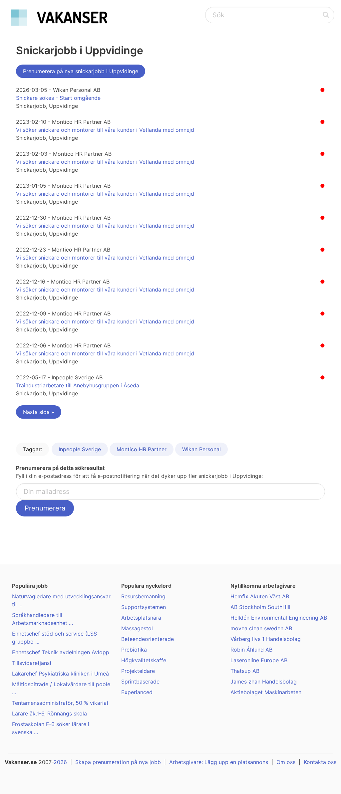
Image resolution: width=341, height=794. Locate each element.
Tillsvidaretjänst (32, 663)
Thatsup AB (244, 671)
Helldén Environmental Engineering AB (278, 617)
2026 (60, 762)
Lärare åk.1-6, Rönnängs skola (49, 713)
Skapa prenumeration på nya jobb (118, 762)
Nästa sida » (38, 412)
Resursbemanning (143, 596)
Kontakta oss (320, 762)
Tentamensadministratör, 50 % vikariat (60, 702)
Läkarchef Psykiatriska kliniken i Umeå (60, 673)
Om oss (285, 762)
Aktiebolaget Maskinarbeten (265, 692)
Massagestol (137, 628)
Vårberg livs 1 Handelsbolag (265, 639)
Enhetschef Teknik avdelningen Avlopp (60, 652)
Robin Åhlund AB (251, 649)
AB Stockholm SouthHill (260, 607)
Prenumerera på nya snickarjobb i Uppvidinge (80, 71)
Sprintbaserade (140, 681)
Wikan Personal (201, 449)
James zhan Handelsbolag (263, 681)
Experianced (137, 692)
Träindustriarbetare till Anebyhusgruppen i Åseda (77, 385)
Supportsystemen (143, 607)
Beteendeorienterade (147, 639)
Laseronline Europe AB (258, 660)
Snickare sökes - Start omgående (58, 98)
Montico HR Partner (142, 449)
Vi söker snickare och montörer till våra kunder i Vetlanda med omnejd (105, 129)
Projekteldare (138, 671)
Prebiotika (134, 649)
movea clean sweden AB (261, 628)
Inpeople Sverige (80, 449)
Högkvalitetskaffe (143, 660)
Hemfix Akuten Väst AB (259, 596)
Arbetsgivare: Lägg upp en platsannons (218, 762)
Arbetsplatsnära (141, 617)
